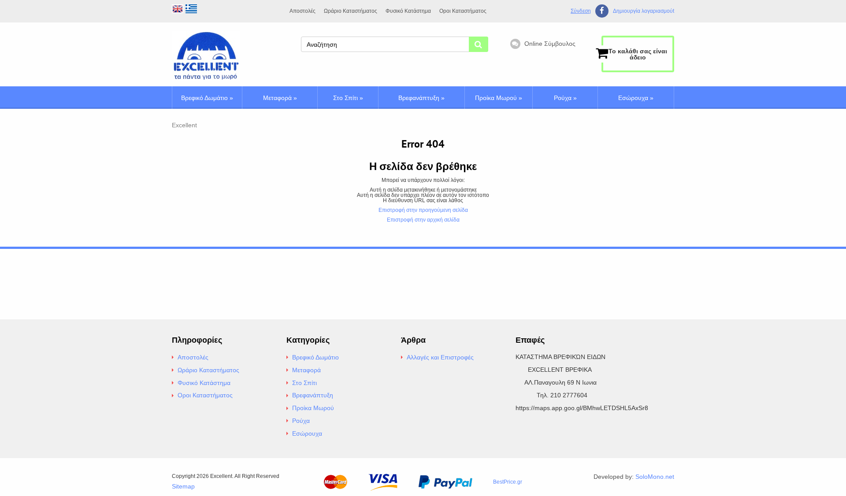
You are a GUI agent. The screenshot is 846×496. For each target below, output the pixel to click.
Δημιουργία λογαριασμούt (643, 11)
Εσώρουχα (635, 97)
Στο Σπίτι (348, 97)
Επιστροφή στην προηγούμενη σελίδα (423, 210)
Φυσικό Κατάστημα (408, 11)
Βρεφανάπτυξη (421, 97)
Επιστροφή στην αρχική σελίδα (423, 220)
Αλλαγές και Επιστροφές (440, 357)
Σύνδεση (581, 11)
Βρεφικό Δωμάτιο (207, 97)
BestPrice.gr (507, 482)
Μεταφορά (280, 97)
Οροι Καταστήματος (462, 11)
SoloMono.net (654, 477)
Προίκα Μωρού (498, 97)
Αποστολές (302, 11)
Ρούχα (565, 97)
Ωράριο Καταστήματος (350, 11)
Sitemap (183, 486)
